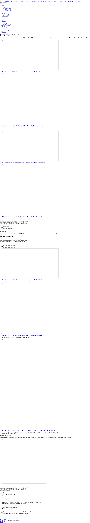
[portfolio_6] (24, 483)
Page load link (2, 521)
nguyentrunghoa (7, 34)
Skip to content (2, 0)
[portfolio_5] (24, 460)
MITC (19, 520)
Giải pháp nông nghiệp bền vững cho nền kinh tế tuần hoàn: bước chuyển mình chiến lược (23, 71)
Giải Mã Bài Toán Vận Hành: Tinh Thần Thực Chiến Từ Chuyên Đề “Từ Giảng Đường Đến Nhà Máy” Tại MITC (29, 430)
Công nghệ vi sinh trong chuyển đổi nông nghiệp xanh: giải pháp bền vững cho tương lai (23, 125)
